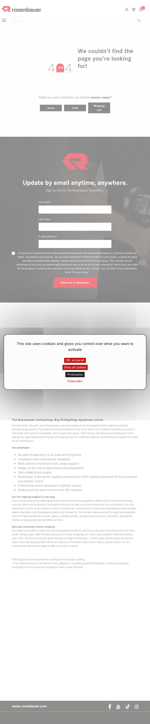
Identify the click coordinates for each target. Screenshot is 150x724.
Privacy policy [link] (75, 381)
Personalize (75, 374)
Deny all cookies (75, 367)
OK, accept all (75, 360)
